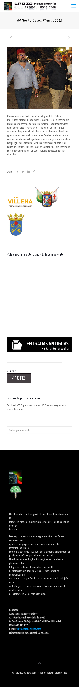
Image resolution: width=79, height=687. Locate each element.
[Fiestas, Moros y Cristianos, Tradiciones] (29, 6)
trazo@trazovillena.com (29, 629)
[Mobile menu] (73, 6)
